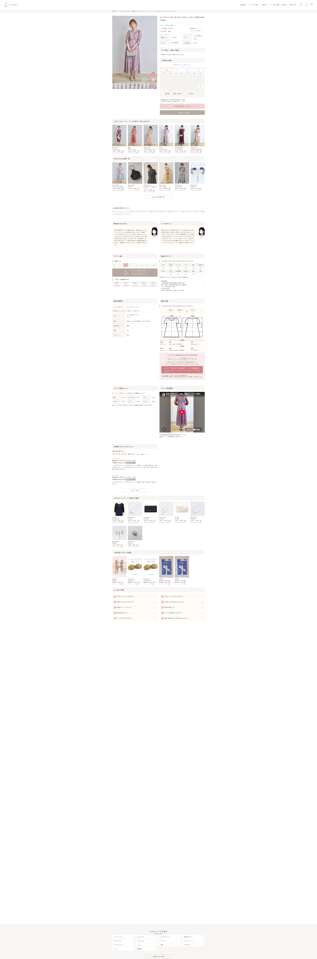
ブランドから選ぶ (253, 5)
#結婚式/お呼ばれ (153, 211)
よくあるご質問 (275, 5)
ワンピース (163, 941)
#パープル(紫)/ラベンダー (118, 214)
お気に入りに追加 (184, 113)
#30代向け (138, 211)
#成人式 (196, 211)
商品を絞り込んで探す (158, 956)
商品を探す (243, 5)
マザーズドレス (118, 941)
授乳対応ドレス (188, 937)
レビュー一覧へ (135, 490)
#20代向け (131, 211)
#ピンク (128, 214)
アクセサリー (187, 945)
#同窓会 (202, 211)
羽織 (161, 945)
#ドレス (115, 211)
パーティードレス (118, 937)
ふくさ (115, 949)
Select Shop (170, 25)
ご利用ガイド (264, 5)
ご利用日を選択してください (182, 106)
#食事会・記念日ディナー (187, 211)
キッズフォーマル (118, 945)
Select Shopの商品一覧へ (158, 197)
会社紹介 (284, 5)
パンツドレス (140, 937)
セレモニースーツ (188, 941)
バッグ (139, 945)
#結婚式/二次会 (162, 211)
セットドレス (140, 941)
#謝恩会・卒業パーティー (173, 211)
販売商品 (139, 949)
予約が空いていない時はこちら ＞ (182, 65)
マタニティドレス (165, 937)
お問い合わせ (292, 5)
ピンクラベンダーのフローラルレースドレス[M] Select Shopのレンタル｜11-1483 (10, 4)
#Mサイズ (145, 211)
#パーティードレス (123, 211)
